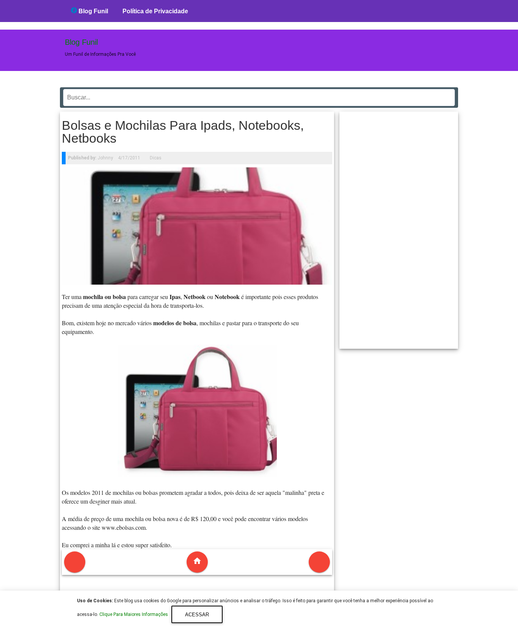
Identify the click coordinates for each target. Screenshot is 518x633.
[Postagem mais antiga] (319, 562)
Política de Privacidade (155, 11)
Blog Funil (92, 11)
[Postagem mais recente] (74, 562)
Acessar (197, 614)
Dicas (156, 158)
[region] (399, 227)
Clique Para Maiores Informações (134, 614)
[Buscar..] (447, 95)
